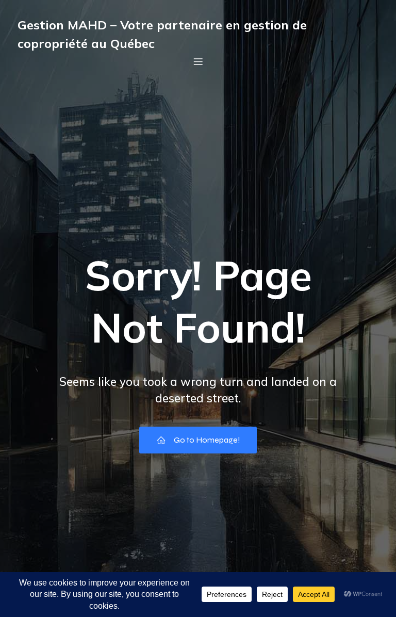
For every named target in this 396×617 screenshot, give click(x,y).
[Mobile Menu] (198, 61)
